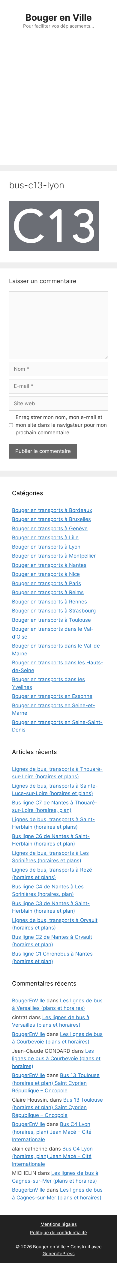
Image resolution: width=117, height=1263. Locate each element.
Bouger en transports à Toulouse (51, 620)
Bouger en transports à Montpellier (54, 556)
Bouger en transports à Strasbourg (54, 611)
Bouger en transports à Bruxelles (51, 519)
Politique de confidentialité (58, 1232)
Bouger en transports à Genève (50, 528)
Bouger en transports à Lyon (46, 547)
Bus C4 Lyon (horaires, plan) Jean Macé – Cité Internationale (52, 1131)
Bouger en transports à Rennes (49, 602)
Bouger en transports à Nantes (49, 565)
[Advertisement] (58, 103)
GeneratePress (59, 1253)
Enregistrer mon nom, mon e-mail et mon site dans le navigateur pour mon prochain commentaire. (61, 424)
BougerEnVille (28, 1001)
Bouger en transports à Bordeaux (52, 510)
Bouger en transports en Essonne (52, 696)
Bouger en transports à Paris (46, 583)
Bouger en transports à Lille (45, 537)
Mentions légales (58, 1224)
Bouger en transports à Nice (46, 574)
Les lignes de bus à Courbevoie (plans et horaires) (56, 1058)
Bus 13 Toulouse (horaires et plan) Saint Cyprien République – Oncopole (56, 1083)
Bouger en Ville (59, 17)
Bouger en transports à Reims (48, 592)
